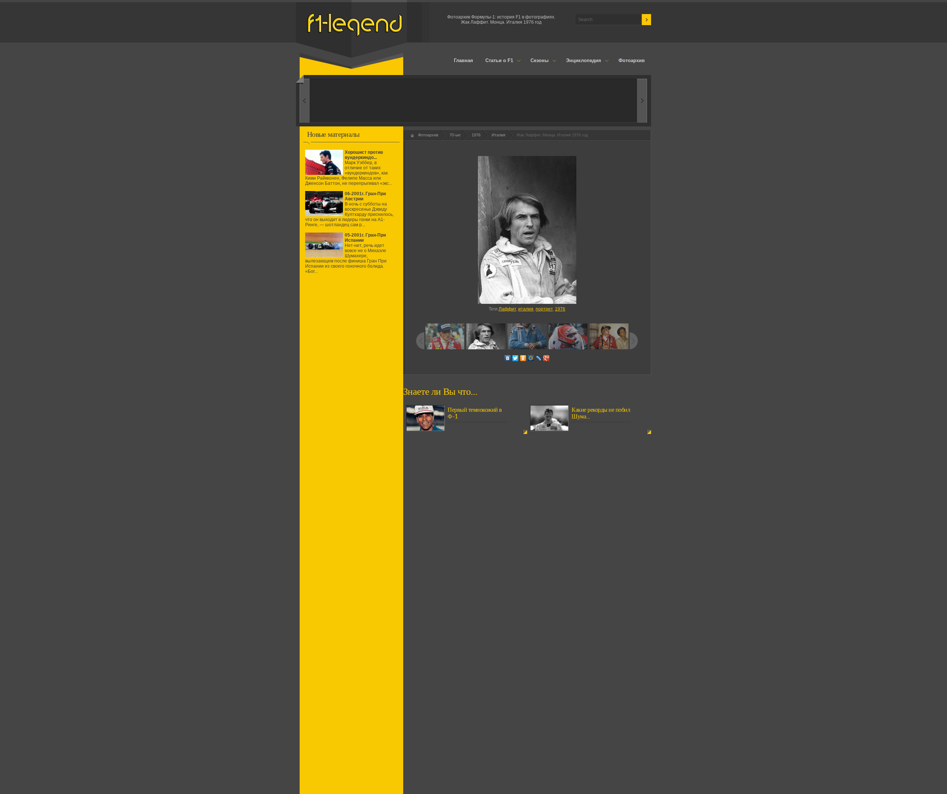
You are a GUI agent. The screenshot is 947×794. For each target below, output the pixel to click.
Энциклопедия (580, 61)
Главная (463, 60)
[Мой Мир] (531, 358)
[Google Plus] (546, 358)
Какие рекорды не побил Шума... (601, 413)
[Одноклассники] (523, 358)
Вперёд (305, 101)
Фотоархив (632, 60)
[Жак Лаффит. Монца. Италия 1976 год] (527, 230)
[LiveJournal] (539, 358)
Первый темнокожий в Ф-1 (475, 413)
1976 (476, 135)
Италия (498, 135)
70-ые (455, 135)
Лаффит (507, 309)
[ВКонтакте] (508, 358)
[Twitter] (515, 358)
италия (525, 309)
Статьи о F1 (496, 61)
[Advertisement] (351, 345)
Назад (642, 101)
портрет (544, 309)
